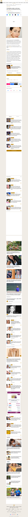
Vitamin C (8, 51)
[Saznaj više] (20, 437)
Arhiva (15, 511)
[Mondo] (10, 509)
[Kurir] (7, 509)
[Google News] (19, 84)
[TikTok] (16, 84)
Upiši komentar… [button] (11, 301)
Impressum (8, 511)
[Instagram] (8, 84)
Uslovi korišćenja (14, 512)
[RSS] (16, 90)
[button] (20, 10)
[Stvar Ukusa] (19, 510)
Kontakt (13, 511)
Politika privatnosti (19, 511)
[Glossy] (18, 509)
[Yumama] (15, 510)
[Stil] (1, 1)
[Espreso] (13, 509)
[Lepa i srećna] (21, 509)
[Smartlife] (9, 510)
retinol (10, 46)
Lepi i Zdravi (10, 4)
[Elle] (15, 509)
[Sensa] (12, 510)
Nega (13, 4)
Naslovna (8, 4)
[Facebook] (12, 84)
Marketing (11, 511)
